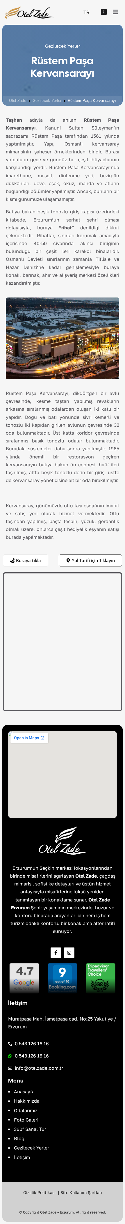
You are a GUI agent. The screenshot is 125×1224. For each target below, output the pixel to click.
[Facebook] (56, 952)
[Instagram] (69, 952)
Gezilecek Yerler (47, 100)
